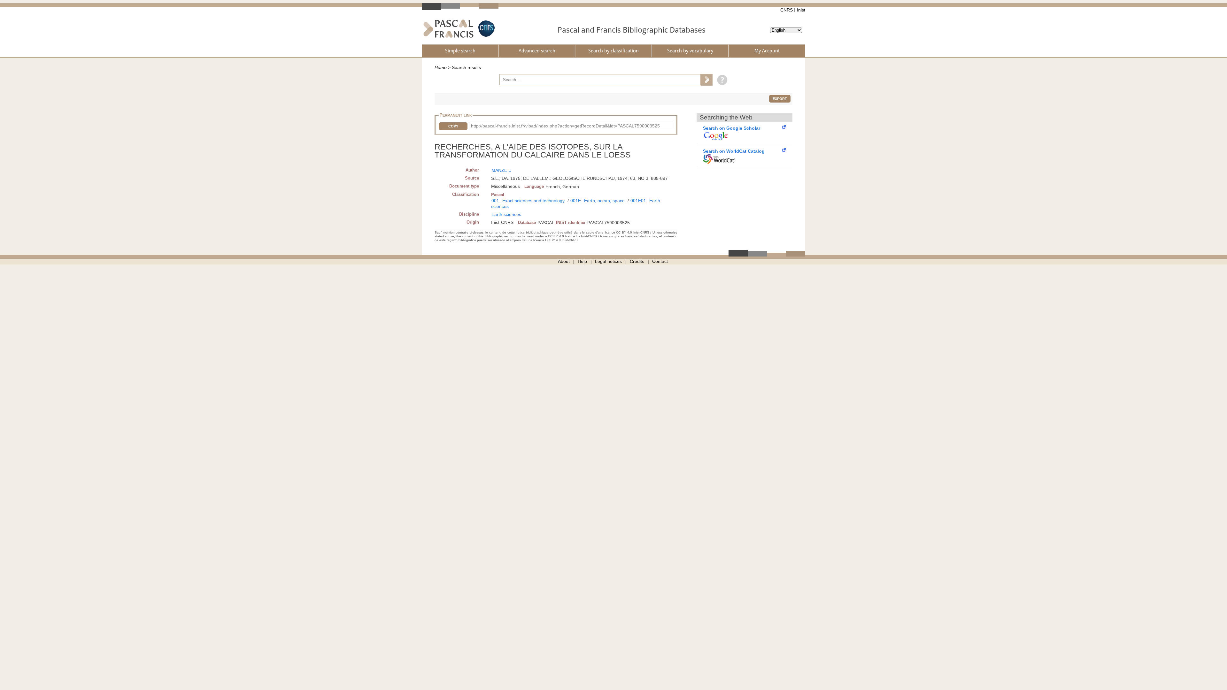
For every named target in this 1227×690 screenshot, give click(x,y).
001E (575, 200)
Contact (660, 261)
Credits (637, 261)
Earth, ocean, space (604, 200)
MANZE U (501, 170)
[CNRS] (485, 28)
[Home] (448, 28)
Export (780, 99)
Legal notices (608, 261)
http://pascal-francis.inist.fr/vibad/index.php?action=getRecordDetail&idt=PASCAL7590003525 (565, 125)
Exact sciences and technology (533, 200)
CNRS (786, 9)
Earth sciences (506, 214)
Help (582, 261)
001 (495, 200)
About (564, 261)
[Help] (721, 79)
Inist (801, 9)
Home (441, 67)
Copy (453, 126)
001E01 (638, 200)
